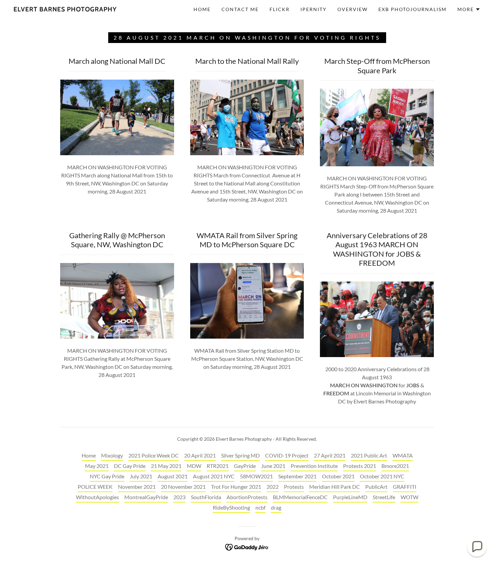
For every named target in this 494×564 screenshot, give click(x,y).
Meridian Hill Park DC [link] (334, 486)
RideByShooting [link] (231, 507)
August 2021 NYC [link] (214, 476)
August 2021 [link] (173, 476)
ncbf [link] (260, 507)
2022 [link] (272, 486)
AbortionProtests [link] (247, 497)
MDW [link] (194, 466)
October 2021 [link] (338, 476)
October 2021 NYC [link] (382, 476)
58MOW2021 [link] (256, 476)
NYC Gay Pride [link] (107, 476)
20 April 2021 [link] (200, 455)
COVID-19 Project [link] (286, 455)
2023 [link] (179, 497)
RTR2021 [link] (218, 466)
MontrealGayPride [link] (146, 497)
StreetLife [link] (384, 497)
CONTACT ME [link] (240, 9)
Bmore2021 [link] (395, 466)
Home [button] (89, 455)
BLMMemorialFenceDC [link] (300, 497)
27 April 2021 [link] (329, 455)
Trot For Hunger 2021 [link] (236, 486)
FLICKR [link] (280, 9)
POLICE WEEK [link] (95, 486)
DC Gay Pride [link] (130, 466)
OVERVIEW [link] (352, 9)
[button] (469, 9)
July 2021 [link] (141, 476)
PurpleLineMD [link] (350, 497)
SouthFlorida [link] (206, 497)
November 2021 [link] (137, 486)
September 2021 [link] (297, 476)
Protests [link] (294, 486)
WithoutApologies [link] (97, 497)
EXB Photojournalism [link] (412, 9)
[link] (65, 9)
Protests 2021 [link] (359, 466)
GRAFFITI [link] (404, 486)
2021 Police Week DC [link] (153, 455)
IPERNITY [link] (313, 9)
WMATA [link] (403, 455)
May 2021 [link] (97, 466)
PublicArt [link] (376, 486)
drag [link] (276, 507)
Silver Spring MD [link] (240, 455)
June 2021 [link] (273, 466)
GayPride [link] (245, 466)
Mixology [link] (112, 455)
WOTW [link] (409, 497)
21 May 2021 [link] (166, 466)
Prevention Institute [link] (314, 466)
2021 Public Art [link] (369, 455)
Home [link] (202, 9)
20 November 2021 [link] (183, 486)
